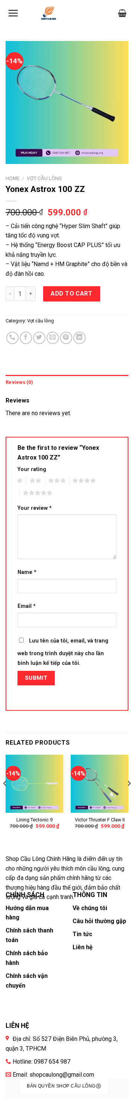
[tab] (67, 382)
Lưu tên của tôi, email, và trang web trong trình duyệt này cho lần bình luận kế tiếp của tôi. (62, 652)
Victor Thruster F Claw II (100, 820)
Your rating (31, 469)
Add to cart (71, 293)
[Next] (129, 798)
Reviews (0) (19, 382)
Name (26, 572)
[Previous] (5, 798)
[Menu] (13, 13)
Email (26, 606)
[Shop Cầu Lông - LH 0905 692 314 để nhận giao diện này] (49, 13)
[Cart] (122, 13)
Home (12, 178)
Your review (34, 508)
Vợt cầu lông (44, 178)
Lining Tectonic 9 (34, 820)
